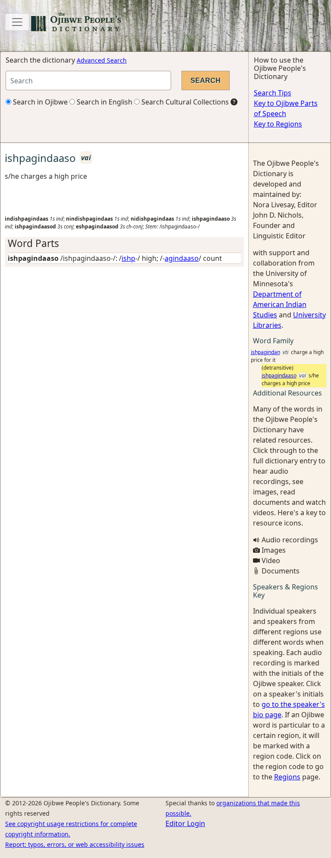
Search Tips (272, 93)
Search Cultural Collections (184, 102)
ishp (128, 258)
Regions (287, 777)
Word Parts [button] (33, 243)
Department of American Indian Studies (279, 304)
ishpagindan (265, 352)
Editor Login (185, 823)
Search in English (103, 102)
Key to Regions (278, 124)
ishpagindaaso (279, 375)
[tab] (124, 243)
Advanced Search (102, 60)
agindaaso (182, 258)
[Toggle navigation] (17, 22)
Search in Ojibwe (39, 102)
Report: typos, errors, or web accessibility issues (74, 844)
